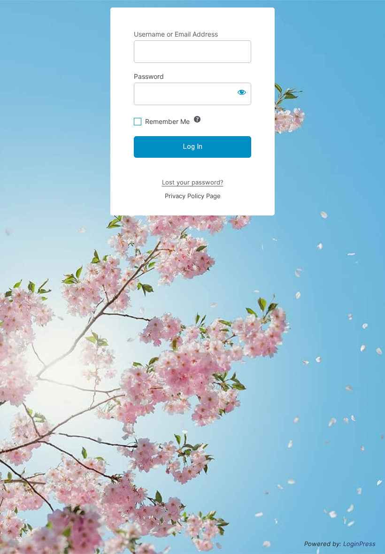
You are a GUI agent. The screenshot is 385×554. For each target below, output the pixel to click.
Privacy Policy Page (193, 196)
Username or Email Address (176, 34)
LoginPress (359, 543)
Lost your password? (192, 182)
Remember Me (167, 121)
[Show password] (241, 92)
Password (149, 76)
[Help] (197, 119)
